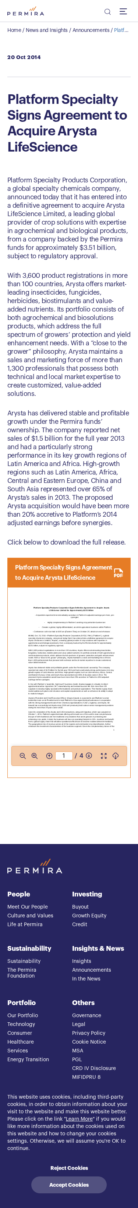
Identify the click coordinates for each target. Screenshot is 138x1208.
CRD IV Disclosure (94, 1068)
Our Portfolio (22, 1015)
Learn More (79, 1119)
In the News (86, 979)
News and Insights (47, 30)
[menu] (125, 11)
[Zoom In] (34, 756)
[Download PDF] (115, 756)
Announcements (91, 30)
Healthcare (20, 1042)
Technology (21, 1024)
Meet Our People (27, 907)
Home (14, 30)
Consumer (19, 1033)
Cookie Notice (89, 1042)
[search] (107, 13)
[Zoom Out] (22, 756)
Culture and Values (30, 915)
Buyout (80, 907)
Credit (79, 924)
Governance (86, 1015)
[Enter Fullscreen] (103, 756)
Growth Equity (89, 915)
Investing (87, 894)
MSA (77, 1051)
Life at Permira (25, 924)
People (18, 894)
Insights (81, 961)
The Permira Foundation (21, 973)
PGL (77, 1059)
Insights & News (98, 948)
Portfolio (21, 1003)
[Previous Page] (49, 756)
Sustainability (29, 948)
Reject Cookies (69, 1168)
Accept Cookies (69, 1184)
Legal (78, 1024)
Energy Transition (28, 1059)
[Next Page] (89, 756)
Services (17, 1051)
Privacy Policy (88, 1033)
